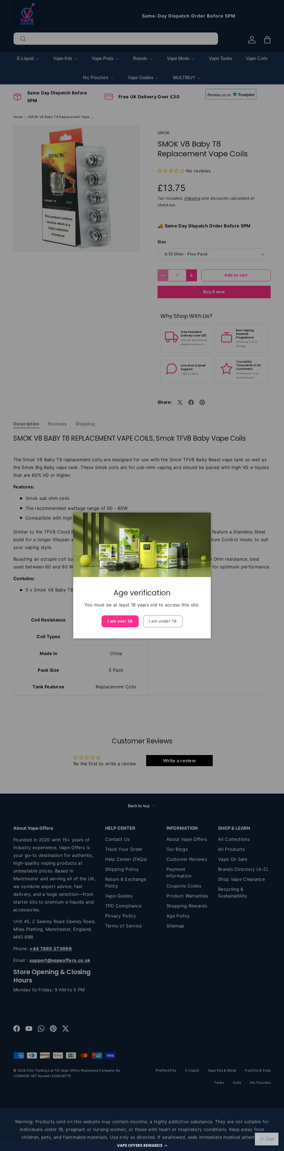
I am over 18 (120, 621)
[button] (142, 1145)
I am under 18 (163, 621)
